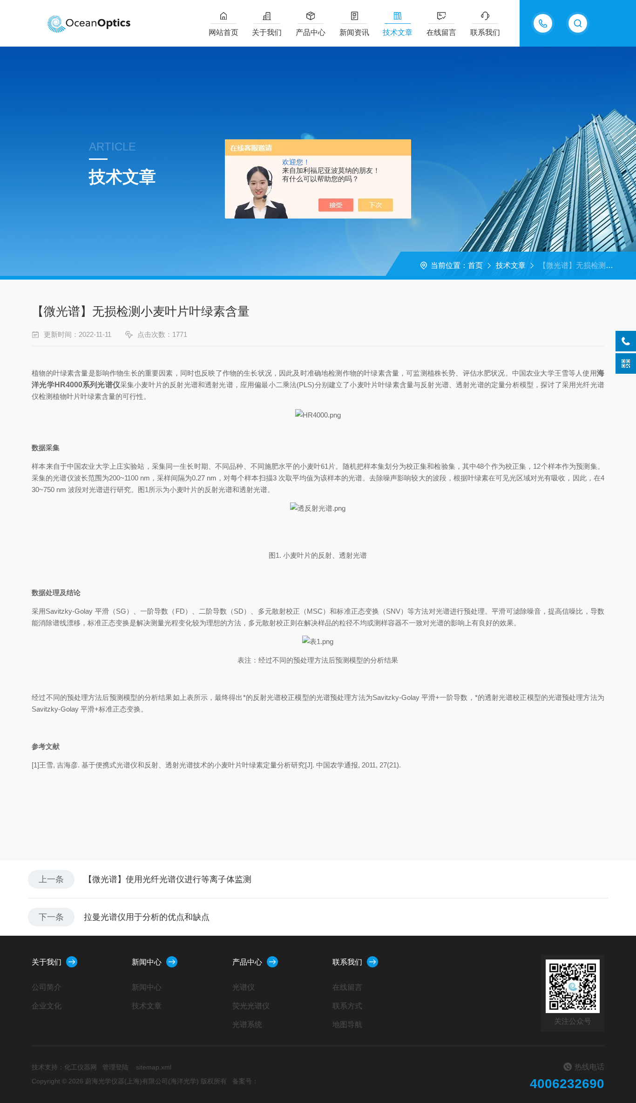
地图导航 (347, 1024)
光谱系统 (247, 1024)
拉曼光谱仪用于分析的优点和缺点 (147, 917)
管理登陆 (115, 1067)
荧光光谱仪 (251, 1006)
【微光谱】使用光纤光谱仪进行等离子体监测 (167, 879)
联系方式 (347, 1006)
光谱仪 (243, 987)
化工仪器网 (80, 1067)
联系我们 (485, 32)
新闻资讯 (354, 32)
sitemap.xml (153, 1067)
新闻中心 (147, 962)
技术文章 (398, 32)
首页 (475, 265)
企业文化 (46, 1006)
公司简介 (46, 987)
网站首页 (223, 32)
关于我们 (267, 32)
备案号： (245, 1081)
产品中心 (310, 32)
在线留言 (441, 32)
